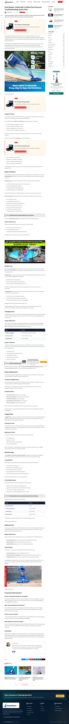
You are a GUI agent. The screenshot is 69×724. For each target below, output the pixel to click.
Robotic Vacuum (37, 1)
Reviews (49, 59)
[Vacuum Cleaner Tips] (10, 2)
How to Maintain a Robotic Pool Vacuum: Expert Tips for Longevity (25, 679)
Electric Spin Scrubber (51, 44)
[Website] (14, 651)
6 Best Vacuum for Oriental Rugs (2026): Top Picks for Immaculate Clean (59, 9)
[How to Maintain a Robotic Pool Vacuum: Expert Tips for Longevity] (25, 670)
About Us (42, 708)
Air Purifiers (50, 33)
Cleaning (60, 1)
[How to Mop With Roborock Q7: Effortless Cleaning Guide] (50, 15)
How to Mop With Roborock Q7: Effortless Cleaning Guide (59, 15)
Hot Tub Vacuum (50, 49)
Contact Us (60, 696)
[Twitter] (2, 21)
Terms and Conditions (58, 708)
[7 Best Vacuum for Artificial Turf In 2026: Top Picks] (50, 20)
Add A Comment (25, 684)
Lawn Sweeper (50, 52)
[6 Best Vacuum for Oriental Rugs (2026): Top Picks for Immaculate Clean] (50, 9)
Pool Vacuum (22, 1)
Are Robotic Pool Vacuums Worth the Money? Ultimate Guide (38, 679)
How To (49, 51)
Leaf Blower (50, 54)
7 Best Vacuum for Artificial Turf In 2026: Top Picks (59, 20)
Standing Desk (50, 63)
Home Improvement (46, 1)
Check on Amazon (56, 93)
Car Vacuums (29, 1)
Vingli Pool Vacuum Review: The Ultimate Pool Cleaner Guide (11, 678)
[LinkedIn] (2, 23)
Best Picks (50, 35)
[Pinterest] (2, 26)
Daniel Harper (10, 12)
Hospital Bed (50, 47)
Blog (49, 37)
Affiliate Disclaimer (58, 710)
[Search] (63, 2)
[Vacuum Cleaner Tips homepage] (11, 705)
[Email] (2, 28)
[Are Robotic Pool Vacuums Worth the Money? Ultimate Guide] (39, 670)
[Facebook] (2, 18)
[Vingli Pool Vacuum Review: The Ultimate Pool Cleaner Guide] (11, 670)
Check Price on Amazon (20, 30)
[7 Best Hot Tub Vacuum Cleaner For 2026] (50, 26)
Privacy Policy (57, 706)
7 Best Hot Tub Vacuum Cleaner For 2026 (58, 26)
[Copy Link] (2, 31)
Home (17, 1)
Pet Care (53, 1)
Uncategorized (50, 66)
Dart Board (50, 42)
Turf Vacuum (50, 64)
